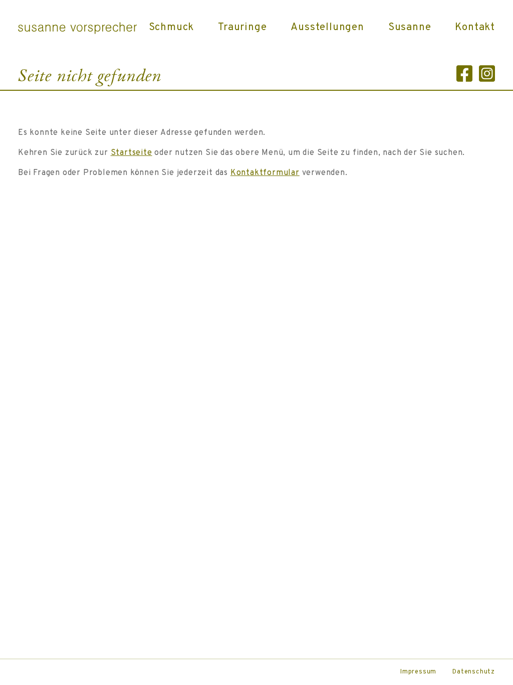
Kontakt (475, 27)
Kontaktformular (265, 173)
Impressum (418, 672)
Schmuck (171, 27)
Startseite (131, 153)
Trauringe (242, 27)
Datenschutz (473, 672)
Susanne (409, 27)
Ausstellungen (327, 27)
